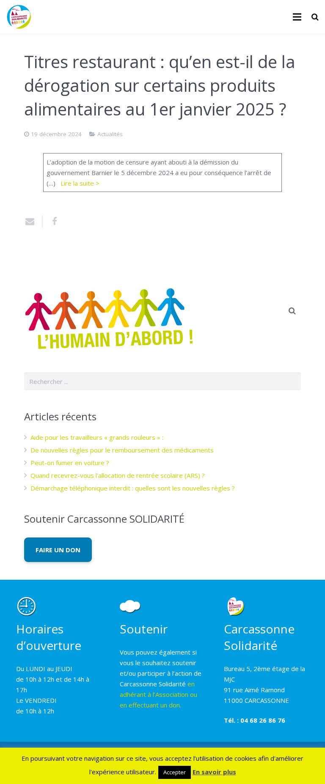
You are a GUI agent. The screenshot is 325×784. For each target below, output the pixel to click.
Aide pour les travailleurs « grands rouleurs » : (96, 437)
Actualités (110, 134)
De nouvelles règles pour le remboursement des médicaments (122, 450)
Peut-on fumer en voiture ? (69, 462)
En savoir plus (214, 772)
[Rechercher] (315, 17)
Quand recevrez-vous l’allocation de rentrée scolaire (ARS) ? (117, 475)
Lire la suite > (80, 183)
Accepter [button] (174, 772)
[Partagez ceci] (52, 221)
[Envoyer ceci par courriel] (33, 221)
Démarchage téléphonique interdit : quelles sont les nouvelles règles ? (132, 488)
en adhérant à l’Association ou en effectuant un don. (158, 694)
